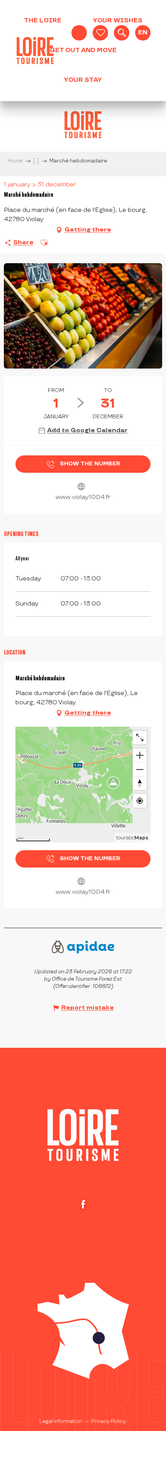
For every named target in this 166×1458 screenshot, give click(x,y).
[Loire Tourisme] (35, 50)
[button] (121, 33)
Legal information (60, 1421)
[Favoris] (100, 33)
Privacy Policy (108, 1421)
